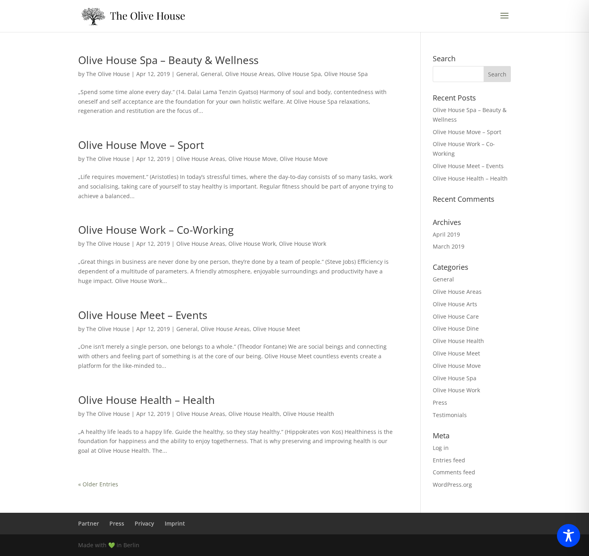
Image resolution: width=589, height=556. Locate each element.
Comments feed (454, 472)
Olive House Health (254, 414)
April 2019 (446, 234)
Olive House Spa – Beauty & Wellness (168, 60)
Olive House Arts (455, 304)
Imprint (175, 523)
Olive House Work (252, 243)
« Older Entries (98, 484)
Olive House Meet (276, 329)
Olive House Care (456, 316)
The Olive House (108, 74)
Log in (441, 448)
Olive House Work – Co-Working (156, 230)
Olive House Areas (249, 74)
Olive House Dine (456, 328)
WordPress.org (452, 484)
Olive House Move (252, 159)
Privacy (144, 523)
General (187, 74)
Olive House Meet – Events (142, 315)
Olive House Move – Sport (141, 145)
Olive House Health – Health (146, 400)
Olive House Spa (299, 74)
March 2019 (448, 246)
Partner (88, 523)
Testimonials (450, 415)
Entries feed (449, 460)
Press (440, 402)
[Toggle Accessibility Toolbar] (568, 535)
